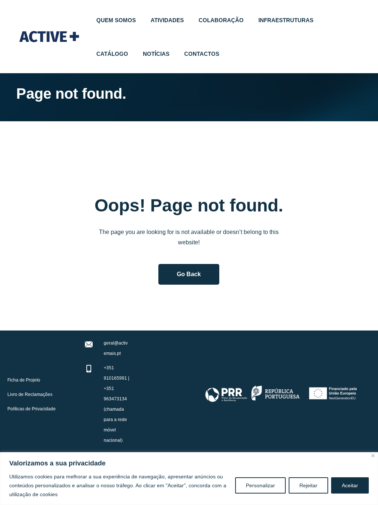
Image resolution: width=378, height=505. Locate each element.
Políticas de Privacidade (31, 408)
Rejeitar (308, 485)
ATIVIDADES (167, 20)
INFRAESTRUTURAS (285, 20)
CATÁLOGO (112, 54)
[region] (189, 478)
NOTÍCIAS (156, 54)
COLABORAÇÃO (221, 20)
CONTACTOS (201, 54)
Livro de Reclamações (29, 394)
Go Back (189, 274)
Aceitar (350, 485)
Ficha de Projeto (23, 380)
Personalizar (260, 485)
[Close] (373, 455)
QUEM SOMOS (116, 20)
